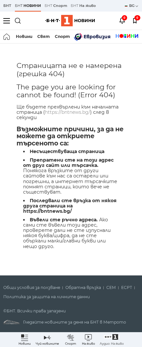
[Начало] (7, 36)
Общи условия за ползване (31, 287)
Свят (43, 36)
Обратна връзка (83, 287)
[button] (111, 339)
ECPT (126, 287)
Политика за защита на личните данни (46, 297)
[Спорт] (127, 36)
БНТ (7, 5)
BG (132, 5)
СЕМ (111, 287)
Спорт (62, 36)
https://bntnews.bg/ (67, 112)
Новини (24, 36)
